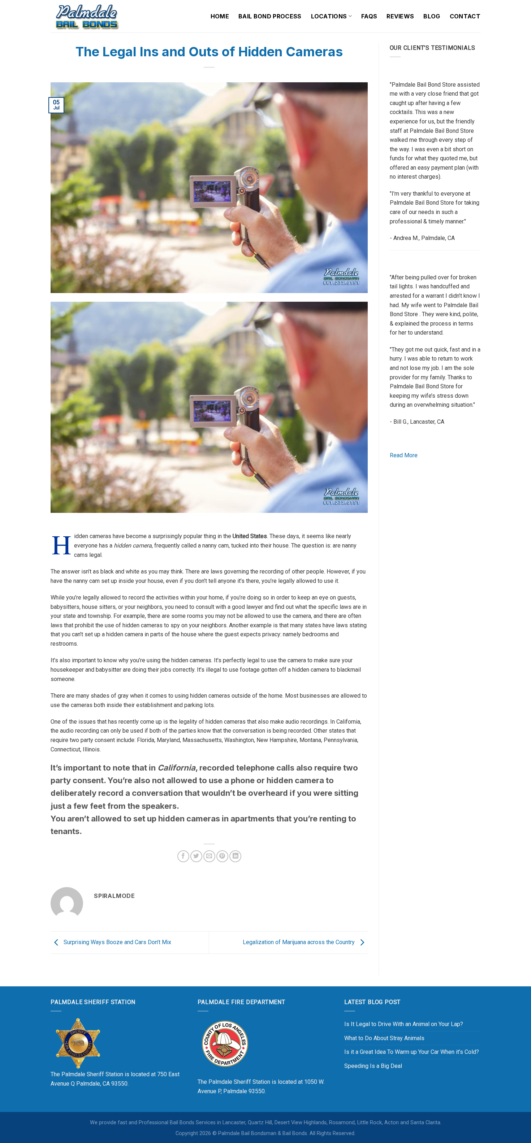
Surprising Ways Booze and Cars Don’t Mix (116, 942)
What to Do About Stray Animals (384, 1038)
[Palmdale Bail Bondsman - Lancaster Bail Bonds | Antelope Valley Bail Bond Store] (87, 16)
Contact (465, 16)
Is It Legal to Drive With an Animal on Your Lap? (403, 1024)
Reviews (400, 16)
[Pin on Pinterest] (222, 856)
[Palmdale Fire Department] (225, 1043)
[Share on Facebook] (183, 856)
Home (220, 16)
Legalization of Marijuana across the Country (299, 942)
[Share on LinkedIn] (235, 856)
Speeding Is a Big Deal (373, 1066)
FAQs (369, 16)
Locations (329, 16)
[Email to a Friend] (209, 856)
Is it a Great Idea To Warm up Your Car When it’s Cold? (411, 1051)
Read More (404, 455)
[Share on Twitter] (196, 856)
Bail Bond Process (269, 16)
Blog (431, 16)
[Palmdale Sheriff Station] (78, 1043)
